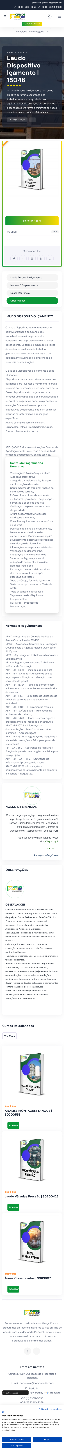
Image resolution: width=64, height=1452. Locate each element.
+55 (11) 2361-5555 (26, 7)
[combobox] (32, 31)
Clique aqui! (52, 841)
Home (10, 52)
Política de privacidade (50, 1409)
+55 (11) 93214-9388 (51, 7)
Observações (17, 300)
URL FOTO (53, 848)
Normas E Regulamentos (24, 285)
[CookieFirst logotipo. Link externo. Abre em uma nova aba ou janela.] (3, 1412)
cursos (21, 52)
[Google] (36, 1351)
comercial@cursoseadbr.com (47, 2)
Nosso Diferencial (20, 293)
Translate (55, 1392)
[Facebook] (27, 1351)
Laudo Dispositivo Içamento (26, 277)
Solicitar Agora (32, 24)
